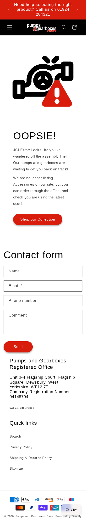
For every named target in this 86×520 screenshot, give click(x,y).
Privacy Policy (21, 447)
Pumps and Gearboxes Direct (35, 516)
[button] (9, 27)
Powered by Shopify (68, 516)
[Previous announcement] (9, 10)
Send (18, 347)
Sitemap (16, 468)
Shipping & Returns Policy (31, 458)
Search (15, 436)
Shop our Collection (37, 219)
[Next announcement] (77, 10)
